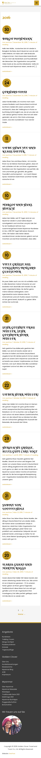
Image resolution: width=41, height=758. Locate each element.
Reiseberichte (7, 667)
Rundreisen (6, 637)
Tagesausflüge (8, 650)
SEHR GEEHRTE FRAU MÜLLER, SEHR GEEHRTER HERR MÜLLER (18, 333)
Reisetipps (6, 692)
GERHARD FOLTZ (14, 92)
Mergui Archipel (8, 642)
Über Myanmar (7, 687)
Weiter (21, 614)
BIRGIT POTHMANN (17, 39)
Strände (5, 647)
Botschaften (7, 705)
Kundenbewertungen (10, 664)
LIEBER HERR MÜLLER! (20, 394)
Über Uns (5, 662)
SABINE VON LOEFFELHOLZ (13, 507)
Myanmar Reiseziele (9, 689)
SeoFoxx (12, 753)
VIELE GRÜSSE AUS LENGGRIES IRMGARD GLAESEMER (19, 268)
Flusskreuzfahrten (8, 645)
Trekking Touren (8, 639)
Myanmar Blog (7, 669)
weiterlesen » (7, 71)
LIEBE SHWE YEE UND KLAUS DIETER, (19, 149)
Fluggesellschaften (9, 702)
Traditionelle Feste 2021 (10, 694)
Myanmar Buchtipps (9, 699)
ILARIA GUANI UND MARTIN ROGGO (17, 566)
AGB (3, 672)
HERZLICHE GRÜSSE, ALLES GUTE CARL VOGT (19, 449)
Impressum (6, 675)
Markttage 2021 (7, 697)
